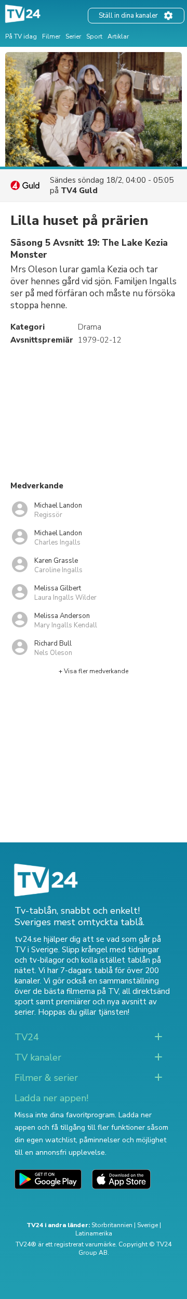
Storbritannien (111, 1225)
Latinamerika (93, 1233)
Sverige (147, 1225)
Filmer (51, 36)
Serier (73, 36)
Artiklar (118, 36)
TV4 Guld (79, 190)
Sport (94, 36)
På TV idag (21, 36)
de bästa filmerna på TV (75, 991)
